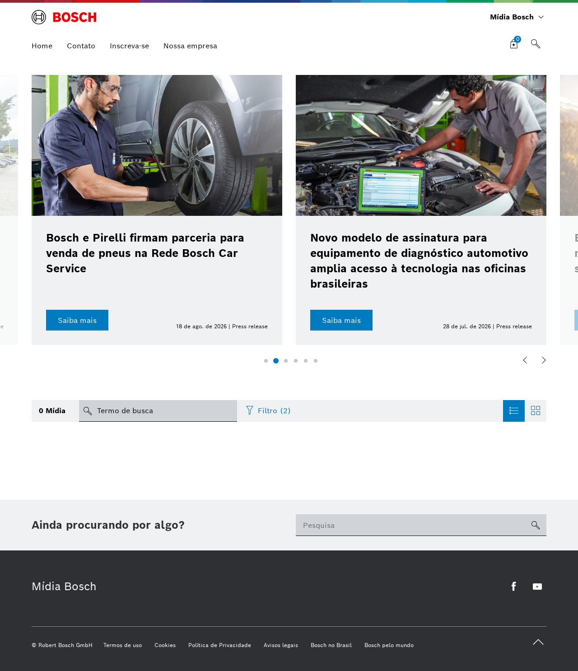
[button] (266, 360)
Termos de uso (122, 645)
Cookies (165, 645)
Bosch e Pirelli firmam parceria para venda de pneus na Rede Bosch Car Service (145, 253)
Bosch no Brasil (331, 645)
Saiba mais (77, 320)
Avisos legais (281, 645)
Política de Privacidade (219, 645)
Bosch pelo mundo (389, 645)
